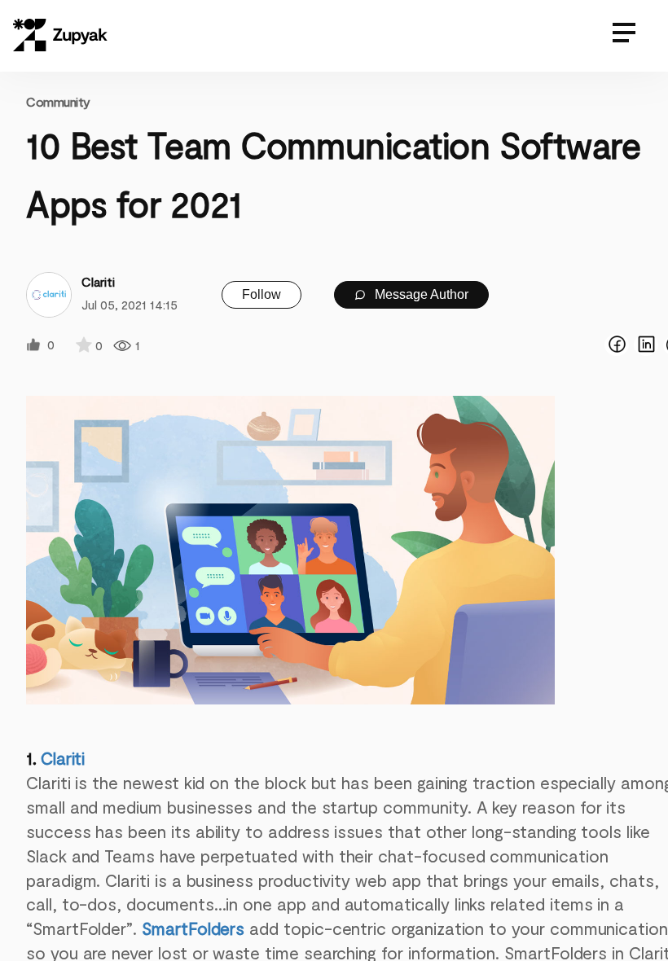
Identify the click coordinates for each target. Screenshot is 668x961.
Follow (261, 294)
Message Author (419, 294)
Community (58, 101)
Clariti (63, 758)
